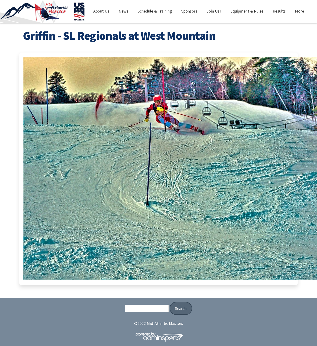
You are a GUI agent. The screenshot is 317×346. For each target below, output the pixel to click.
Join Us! (214, 11)
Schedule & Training (155, 11)
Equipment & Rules (246, 11)
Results (279, 11)
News (123, 11)
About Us (101, 11)
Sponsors (189, 11)
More (299, 11)
